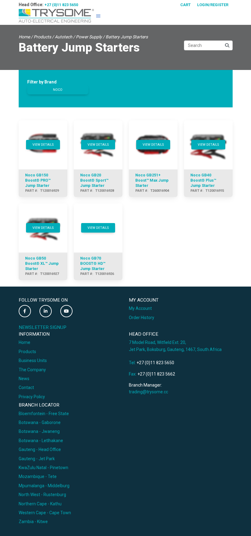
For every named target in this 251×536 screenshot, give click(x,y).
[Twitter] (25, 311)
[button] (98, 16)
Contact (26, 387)
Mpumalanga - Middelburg (44, 485)
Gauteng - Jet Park (37, 458)
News (24, 378)
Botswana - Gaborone (40, 422)
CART (185, 4)
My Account (140, 308)
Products (42, 36)
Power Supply (89, 36)
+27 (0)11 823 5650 (61, 4)
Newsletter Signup (42, 327)
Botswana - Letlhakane (41, 440)
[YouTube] (66, 311)
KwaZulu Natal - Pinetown (43, 467)
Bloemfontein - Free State (44, 413)
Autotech (63, 36)
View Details (43, 145)
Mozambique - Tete (38, 476)
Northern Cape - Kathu (40, 503)
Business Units (33, 360)
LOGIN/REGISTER (212, 4)
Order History (141, 317)
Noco (57, 90)
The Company (32, 369)
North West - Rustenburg (42, 494)
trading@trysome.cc (148, 391)
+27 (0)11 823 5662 (156, 374)
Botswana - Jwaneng (39, 431)
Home (24, 36)
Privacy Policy (32, 396)
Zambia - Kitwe (33, 521)
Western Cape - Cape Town (45, 512)
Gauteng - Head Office (40, 449)
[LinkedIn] (45, 311)
